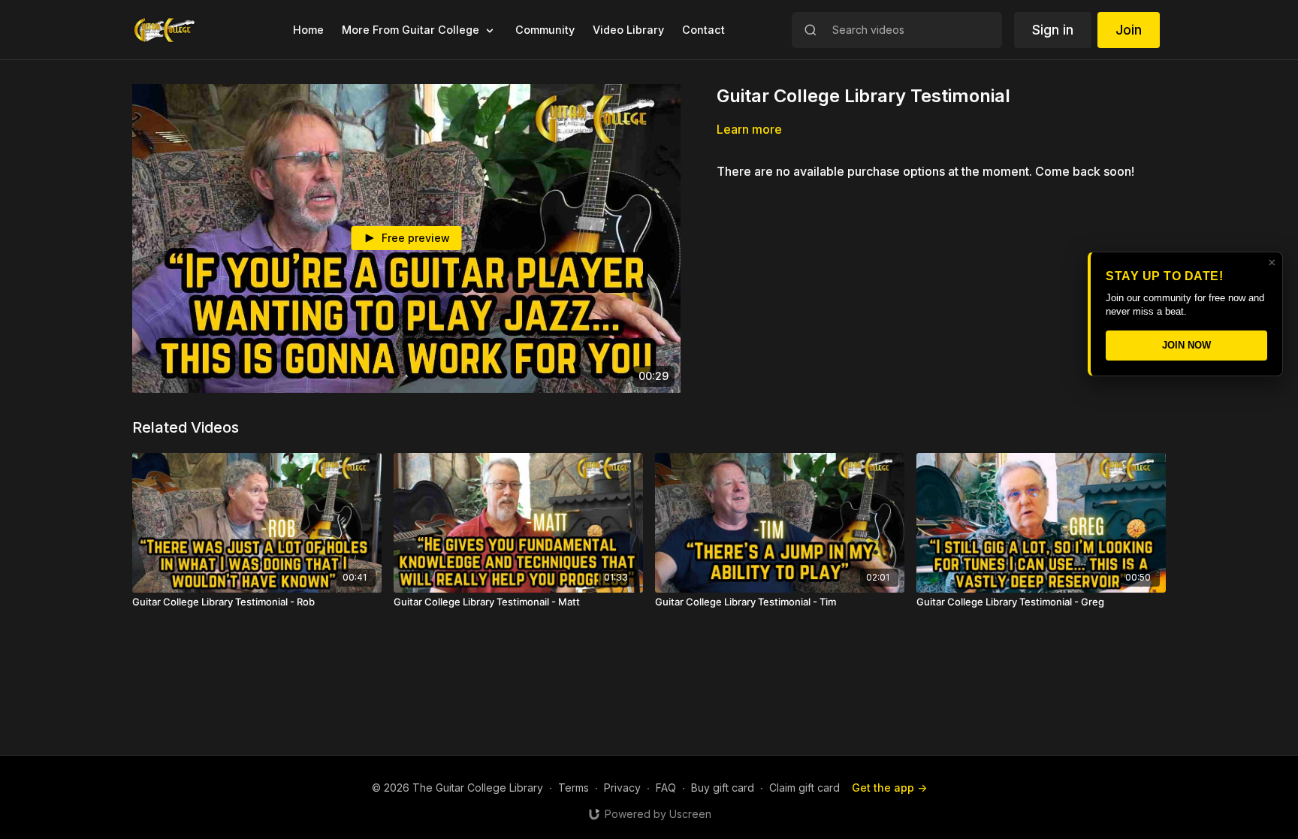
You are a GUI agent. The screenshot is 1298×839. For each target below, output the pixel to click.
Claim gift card (804, 787)
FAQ (666, 787)
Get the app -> (889, 787)
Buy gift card (722, 787)
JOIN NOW (1186, 345)
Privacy (622, 787)
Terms (573, 787)
